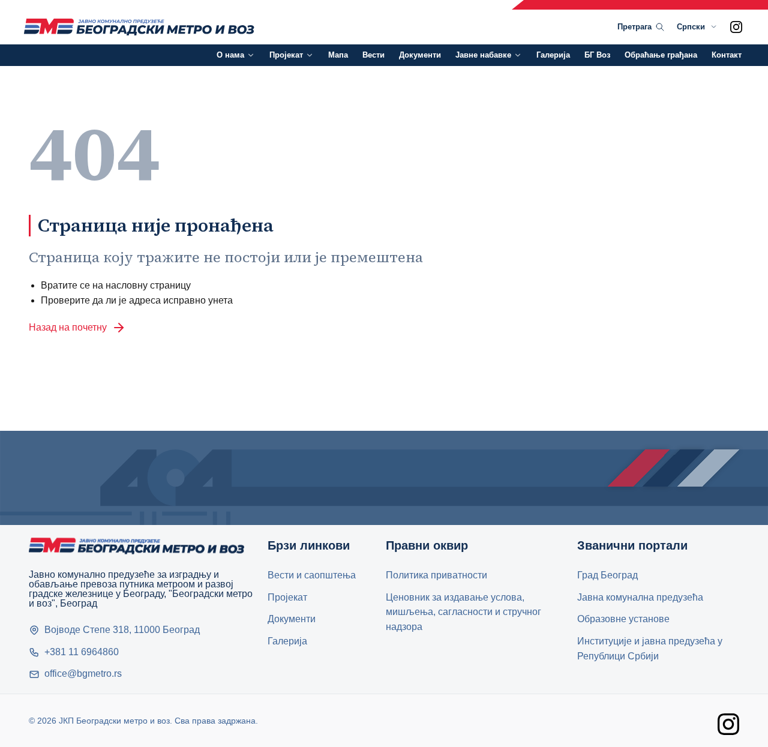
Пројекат (286, 54)
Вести (373, 54)
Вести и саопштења (312, 575)
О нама (230, 54)
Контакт (727, 54)
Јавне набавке (483, 54)
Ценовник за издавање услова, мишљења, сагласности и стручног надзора (463, 612)
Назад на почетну (68, 327)
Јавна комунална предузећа (640, 597)
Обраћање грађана (661, 54)
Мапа (338, 54)
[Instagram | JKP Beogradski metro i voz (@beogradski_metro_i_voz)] (736, 27)
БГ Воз (597, 54)
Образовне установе (623, 619)
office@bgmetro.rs (83, 673)
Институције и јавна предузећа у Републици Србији (649, 648)
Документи (420, 54)
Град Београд (607, 575)
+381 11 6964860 (81, 652)
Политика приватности (436, 575)
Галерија (553, 54)
